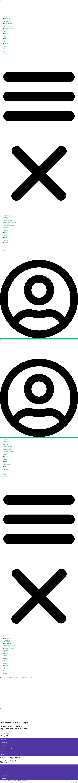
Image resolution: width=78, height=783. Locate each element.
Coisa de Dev (7, 20)
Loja (4, 48)
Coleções (5, 16)
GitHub (5, 36)
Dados (5, 31)
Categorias (5, 30)
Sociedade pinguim (8, 26)
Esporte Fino (3, 739)
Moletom (5, 53)
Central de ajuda (4, 772)
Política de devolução (5, 775)
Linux (5, 40)
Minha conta (3, 769)
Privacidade (3, 778)
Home (2, 766)
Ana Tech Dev (7, 18)
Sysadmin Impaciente (9, 28)
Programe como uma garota (10, 25)
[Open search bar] (39, 253)
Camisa (4, 50)
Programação (7, 41)
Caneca (4, 51)
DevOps (6, 33)
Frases (5, 35)
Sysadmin (6, 45)
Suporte (6, 43)
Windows (6, 46)
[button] (39, 134)
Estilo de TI (6, 21)
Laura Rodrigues (8, 23)
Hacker (5, 38)
